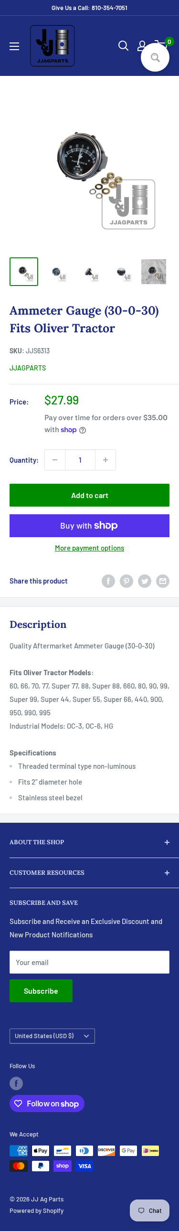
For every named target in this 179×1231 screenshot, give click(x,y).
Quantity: (24, 460)
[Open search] (123, 46)
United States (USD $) (44, 1036)
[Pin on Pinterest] (126, 580)
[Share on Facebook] (108, 580)
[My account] (142, 46)
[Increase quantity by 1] (105, 460)
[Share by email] (162, 580)
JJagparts (28, 368)
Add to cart (89, 494)
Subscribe (41, 990)
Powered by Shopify (36, 1210)
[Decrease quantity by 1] (55, 460)
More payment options (89, 547)
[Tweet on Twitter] (144, 580)
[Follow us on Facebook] (16, 1083)
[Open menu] (14, 46)
